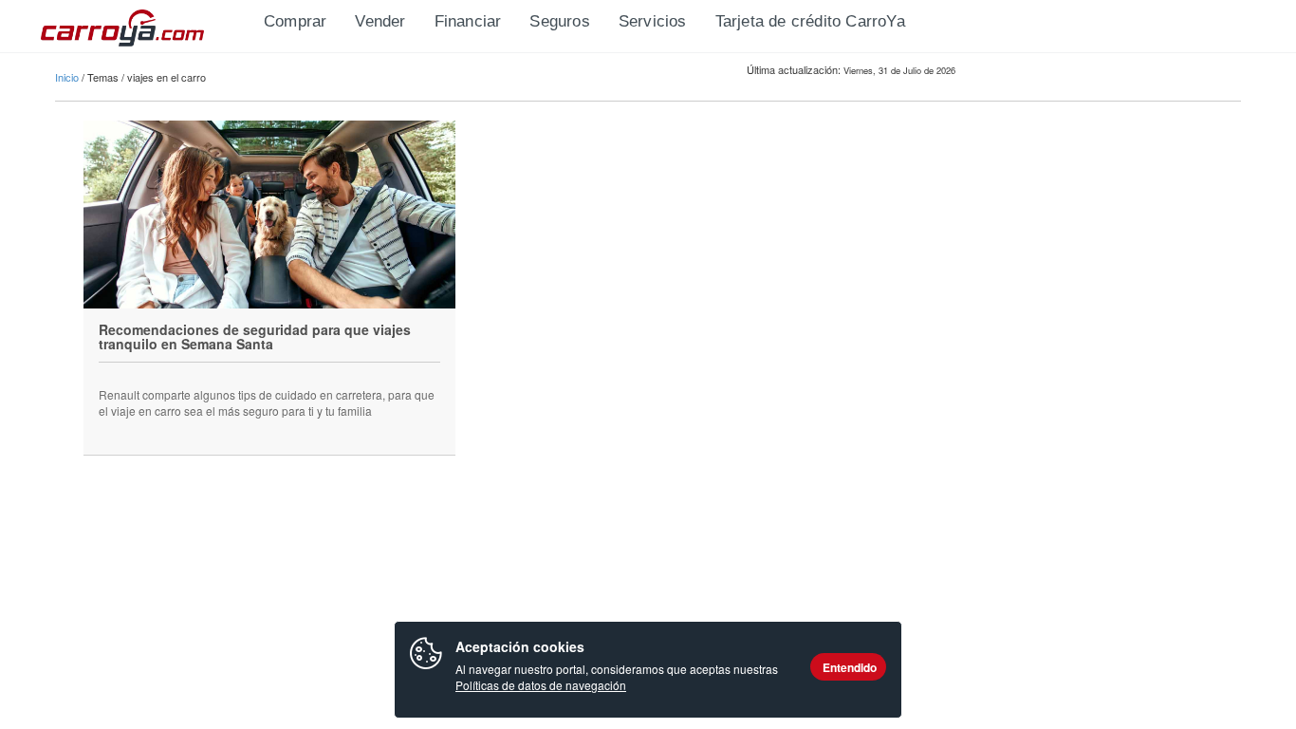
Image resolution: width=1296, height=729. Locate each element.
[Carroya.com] (145, 23)
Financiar (468, 21)
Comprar (295, 21)
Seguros (559, 21)
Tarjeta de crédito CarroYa (810, 21)
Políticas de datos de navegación (540, 685)
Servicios (653, 21)
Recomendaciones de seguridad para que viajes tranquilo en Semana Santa (255, 336)
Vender (380, 21)
